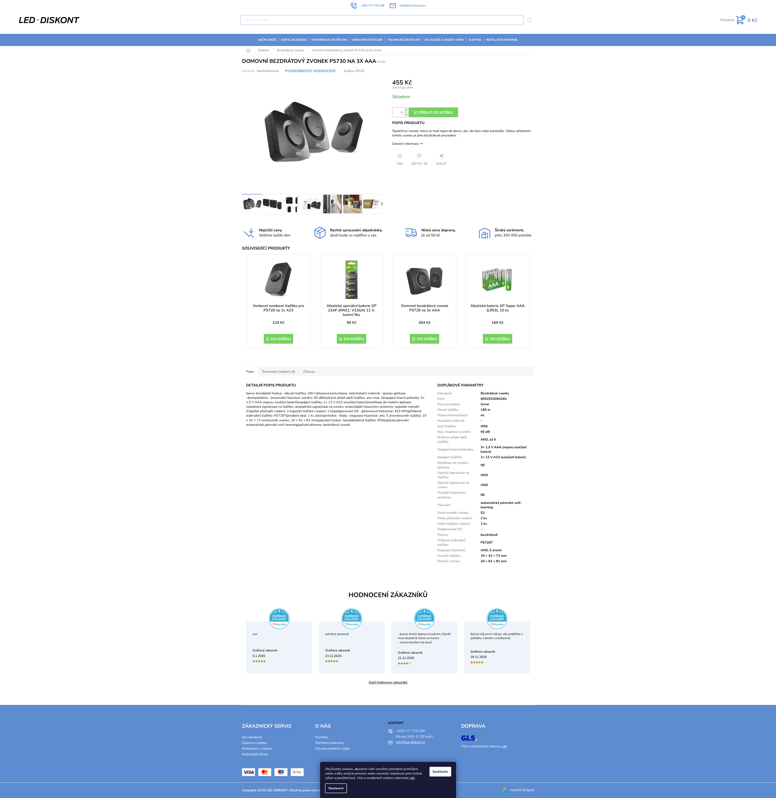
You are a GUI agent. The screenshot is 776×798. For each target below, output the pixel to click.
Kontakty (321, 737)
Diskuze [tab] (309, 371)
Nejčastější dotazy (255, 754)
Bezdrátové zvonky (495, 393)
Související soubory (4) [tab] (278, 371)
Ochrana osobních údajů (332, 749)
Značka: (354, 71)
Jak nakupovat (252, 737)
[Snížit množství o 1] (407, 114)
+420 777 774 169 (410, 731)
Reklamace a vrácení (257, 749)
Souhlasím (440, 771)
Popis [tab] (250, 371)
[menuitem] (267, 40)
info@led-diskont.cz (410, 742)
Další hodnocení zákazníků (388, 682)
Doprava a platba (254, 743)
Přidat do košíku (436, 112)
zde (411, 778)
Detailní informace (405, 144)
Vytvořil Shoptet (522, 790)
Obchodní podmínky (329, 743)
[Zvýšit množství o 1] (407, 110)
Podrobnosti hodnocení (310, 71)
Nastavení (335, 788)
